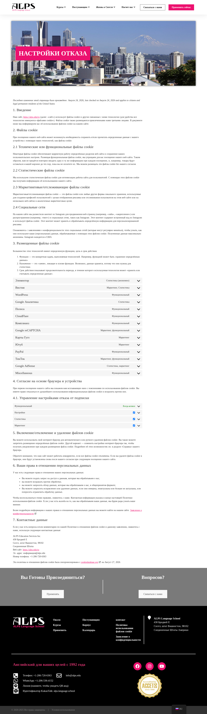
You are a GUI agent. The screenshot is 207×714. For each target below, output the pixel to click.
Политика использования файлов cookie (124, 628)
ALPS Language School (167, 618)
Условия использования (63, 710)
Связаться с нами (152, 7)
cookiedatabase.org (89, 562)
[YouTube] (162, 666)
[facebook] (137, 666)
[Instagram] (150, 666)
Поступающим (79, 7)
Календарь (88, 630)
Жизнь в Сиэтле (104, 7)
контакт (120, 619)
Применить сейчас (181, 7)
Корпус (86, 625)
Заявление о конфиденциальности (128, 638)
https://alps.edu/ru (31, 117)
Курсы (60, 7)
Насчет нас (127, 7)
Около (56, 619)
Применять (53, 594)
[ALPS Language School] (149, 618)
